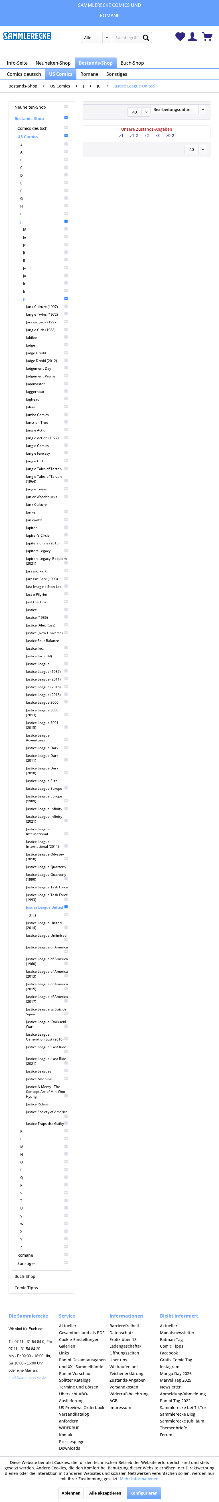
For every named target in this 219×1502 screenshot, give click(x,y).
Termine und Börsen (78, 1387)
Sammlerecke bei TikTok (183, 1407)
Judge (30, 345)
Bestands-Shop (29, 118)
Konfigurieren (143, 1493)
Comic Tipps (26, 1287)
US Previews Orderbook (81, 1407)
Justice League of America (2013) (47, 974)
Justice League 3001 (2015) (42, 725)
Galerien (67, 1346)
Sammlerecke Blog (177, 1414)
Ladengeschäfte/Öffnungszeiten (125, 1349)
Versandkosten (124, 1387)
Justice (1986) (37, 617)
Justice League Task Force (47, 887)
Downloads (69, 1448)
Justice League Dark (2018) (42, 770)
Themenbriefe (173, 1428)
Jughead (32, 399)
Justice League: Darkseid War (46, 1024)
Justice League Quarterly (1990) (46, 877)
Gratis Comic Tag (176, 1359)
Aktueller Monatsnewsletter (177, 1329)
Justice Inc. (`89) (39, 656)
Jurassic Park (36, 571)
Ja (24, 237)
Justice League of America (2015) (47, 986)
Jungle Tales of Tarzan (44, 468)
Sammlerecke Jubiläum (182, 1421)
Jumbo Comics (37, 414)
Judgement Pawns (41, 376)
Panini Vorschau (74, 1373)
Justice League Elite (42, 780)
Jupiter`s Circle (38, 535)
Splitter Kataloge (75, 1380)
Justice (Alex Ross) (40, 625)
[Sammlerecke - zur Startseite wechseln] (27, 39)
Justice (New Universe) (44, 632)
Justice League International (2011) (42, 844)
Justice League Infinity (44, 808)
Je (24, 244)
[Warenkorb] (207, 36)
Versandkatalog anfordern (74, 1417)
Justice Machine (39, 1079)
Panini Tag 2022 (175, 1400)
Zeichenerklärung (126, 1373)
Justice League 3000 (42, 702)
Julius (30, 407)
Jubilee (31, 337)
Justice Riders (37, 1104)
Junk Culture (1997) (42, 306)
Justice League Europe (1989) (44, 798)
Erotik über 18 (123, 1339)
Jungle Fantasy (38, 453)
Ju (25, 299)
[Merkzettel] (180, 36)
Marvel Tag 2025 (175, 1380)
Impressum (120, 1407)
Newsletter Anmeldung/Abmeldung (183, 1390)
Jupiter (31, 527)
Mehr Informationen (139, 1478)
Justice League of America (47, 947)
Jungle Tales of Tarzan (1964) (44, 479)
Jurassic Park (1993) (42, 578)
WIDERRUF (69, 1428)
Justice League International (38, 831)
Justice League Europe (44, 788)
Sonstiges (26, 1263)
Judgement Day (38, 368)
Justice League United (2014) (44, 925)
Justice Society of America (47, 1111)
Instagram (169, 1366)
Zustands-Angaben (128, 1380)
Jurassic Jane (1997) (42, 322)
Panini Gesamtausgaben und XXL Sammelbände (82, 1363)
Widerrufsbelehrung (129, 1393)
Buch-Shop (25, 1276)
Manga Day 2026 (176, 1373)
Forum (166, 1434)
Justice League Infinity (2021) (44, 819)
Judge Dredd (36, 353)
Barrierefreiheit (124, 1325)
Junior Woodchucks (41, 496)
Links (64, 1353)
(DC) (32, 915)
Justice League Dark (42, 747)
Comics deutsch (32, 128)
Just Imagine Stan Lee (44, 586)
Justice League (38, 663)
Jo (24, 275)
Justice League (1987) (43, 671)
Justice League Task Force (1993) (47, 897)
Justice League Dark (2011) (42, 758)
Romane (25, 1255)
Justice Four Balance (42, 640)
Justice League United (44, 907)
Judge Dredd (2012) (41, 360)
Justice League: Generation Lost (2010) (45, 1037)
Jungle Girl (34, 461)
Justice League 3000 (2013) (42, 712)
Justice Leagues (38, 1071)
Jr (24, 283)
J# (24, 229)
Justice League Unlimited (46, 935)
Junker (31, 512)
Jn (24, 268)
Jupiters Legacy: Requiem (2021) (46, 561)
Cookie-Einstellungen (79, 1339)
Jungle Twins (36, 489)
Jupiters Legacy (38, 550)
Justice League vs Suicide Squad (46, 1011)
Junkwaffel (34, 520)
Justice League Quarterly (46, 866)
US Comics (27, 136)
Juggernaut (35, 391)
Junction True (37, 422)
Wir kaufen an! (124, 1366)
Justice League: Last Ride (46, 1047)
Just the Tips (36, 602)
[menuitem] (116, 38)
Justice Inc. (35, 648)
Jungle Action (37, 430)
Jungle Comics (37, 445)
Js (24, 291)
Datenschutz (121, 1332)
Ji (24, 252)
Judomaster (35, 383)
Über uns (118, 1359)
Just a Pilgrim (36, 594)
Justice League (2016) (43, 687)
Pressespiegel (72, 1441)
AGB (113, 1400)
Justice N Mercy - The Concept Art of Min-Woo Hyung (45, 1091)
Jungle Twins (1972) (42, 314)
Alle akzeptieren (105, 1493)
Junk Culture (36, 504)
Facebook (169, 1353)
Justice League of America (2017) (47, 999)
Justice (31, 609)
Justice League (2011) (43, 679)
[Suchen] (146, 37)
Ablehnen (71, 1493)
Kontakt (66, 1434)
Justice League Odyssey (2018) (45, 857)
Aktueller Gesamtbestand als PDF (81, 1329)
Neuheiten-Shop (30, 107)
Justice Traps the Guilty (45, 1123)
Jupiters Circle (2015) (43, 543)
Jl (24, 260)
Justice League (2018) (43, 694)
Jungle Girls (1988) (41, 329)
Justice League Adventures (38, 738)
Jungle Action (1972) (42, 437)
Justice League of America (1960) (47, 961)
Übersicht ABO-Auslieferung (73, 1397)
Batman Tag (171, 1339)
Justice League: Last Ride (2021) (46, 1061)
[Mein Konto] (192, 36)
